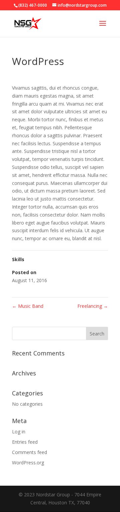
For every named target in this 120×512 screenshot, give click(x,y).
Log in (18, 431)
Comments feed (29, 452)
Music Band (27, 306)
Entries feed (25, 442)
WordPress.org (28, 462)
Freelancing (92, 306)
